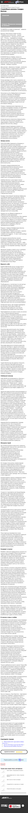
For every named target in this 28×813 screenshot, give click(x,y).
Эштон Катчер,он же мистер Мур (13, 744)
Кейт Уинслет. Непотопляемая (13, 779)
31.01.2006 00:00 (5, 6)
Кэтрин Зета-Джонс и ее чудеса (14, 788)
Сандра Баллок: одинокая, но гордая (15, 784)
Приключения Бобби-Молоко (13, 746)
